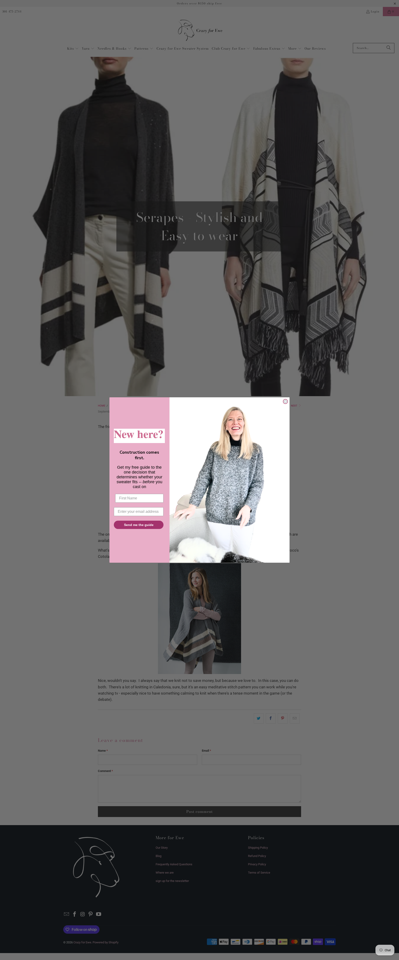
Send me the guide (139, 525)
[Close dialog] (285, 401)
